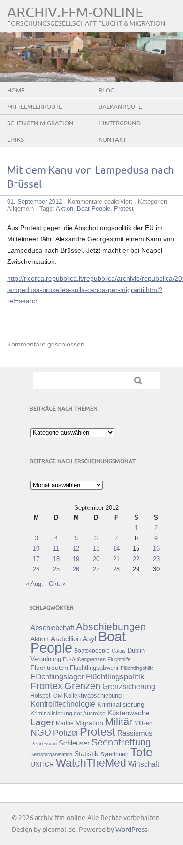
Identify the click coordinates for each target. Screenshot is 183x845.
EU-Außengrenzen (84, 659)
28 (116, 569)
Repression (43, 743)
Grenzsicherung (128, 686)
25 (56, 569)
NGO (40, 732)
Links (15, 140)
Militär (118, 722)
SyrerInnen (114, 754)
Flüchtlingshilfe (137, 668)
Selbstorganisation (51, 754)
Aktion (64, 208)
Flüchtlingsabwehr (94, 667)
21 (116, 558)
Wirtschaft (143, 764)
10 (36, 548)
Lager (42, 722)
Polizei (65, 732)
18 (56, 558)
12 (76, 548)
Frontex (46, 686)
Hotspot (40, 695)
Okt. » (57, 583)
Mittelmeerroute (34, 107)
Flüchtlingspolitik (115, 676)
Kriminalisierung (121, 704)
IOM (57, 696)
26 (76, 569)
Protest (124, 208)
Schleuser (74, 743)
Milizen (143, 723)
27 (96, 569)
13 (96, 548)
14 (116, 548)
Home (15, 90)
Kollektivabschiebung (93, 695)
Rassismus (134, 733)
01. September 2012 (34, 201)
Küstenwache (128, 713)
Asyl (89, 639)
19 (76, 558)
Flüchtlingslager (57, 677)
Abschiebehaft (52, 627)
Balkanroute (120, 107)
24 (36, 569)
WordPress (131, 829)
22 (136, 558)
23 (156, 558)
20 (96, 558)
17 (36, 558)
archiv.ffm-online (75, 13)
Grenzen (82, 686)
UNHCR (42, 764)
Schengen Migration (40, 123)
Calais (119, 650)
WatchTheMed (91, 763)
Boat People (93, 208)
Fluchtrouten (49, 667)
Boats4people (92, 650)
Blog (106, 90)
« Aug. (34, 583)
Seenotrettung (121, 742)
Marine (65, 723)
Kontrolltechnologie (62, 704)
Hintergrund (120, 123)
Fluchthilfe (118, 659)
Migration (89, 723)
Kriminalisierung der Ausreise (68, 713)
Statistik (86, 754)
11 (56, 548)
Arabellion (66, 639)
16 (156, 548)
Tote (141, 752)
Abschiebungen (111, 626)
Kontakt (112, 140)
